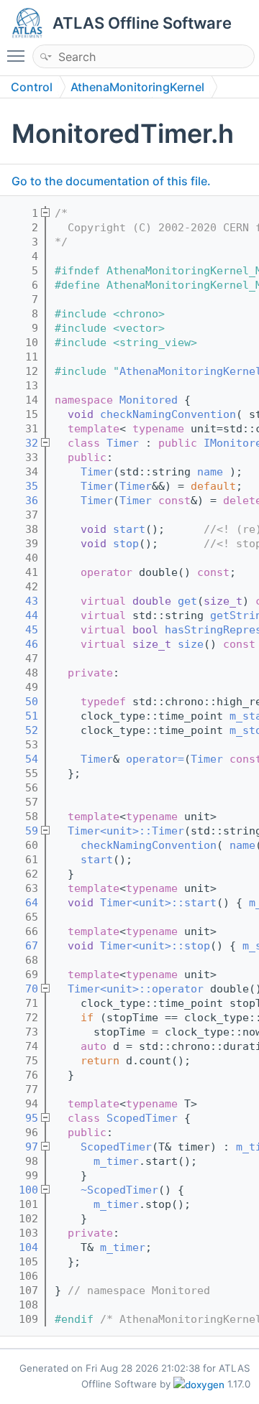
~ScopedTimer (119, 1190)
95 (22, 1118)
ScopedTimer (142, 1118)
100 (22, 1190)
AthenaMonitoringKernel (137, 87)
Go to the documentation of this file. (111, 181)
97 (22, 1146)
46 (22, 644)
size (191, 644)
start (129, 529)
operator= (155, 759)
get (187, 601)
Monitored (148, 400)
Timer (122, 443)
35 (22, 486)
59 (22, 830)
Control (32, 87)
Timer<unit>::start (158, 902)
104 (22, 1247)
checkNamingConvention (168, 414)
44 (22, 615)
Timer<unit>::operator (136, 988)
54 (22, 759)
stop (126, 543)
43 (22, 601)
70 (22, 988)
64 (22, 902)
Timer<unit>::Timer (126, 830)
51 (22, 716)
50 (22, 701)
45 (22, 629)
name (210, 471)
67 (22, 945)
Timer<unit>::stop (155, 945)
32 (22, 443)
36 (22, 500)
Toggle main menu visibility (19, 55)
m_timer (116, 1161)
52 (22, 730)
